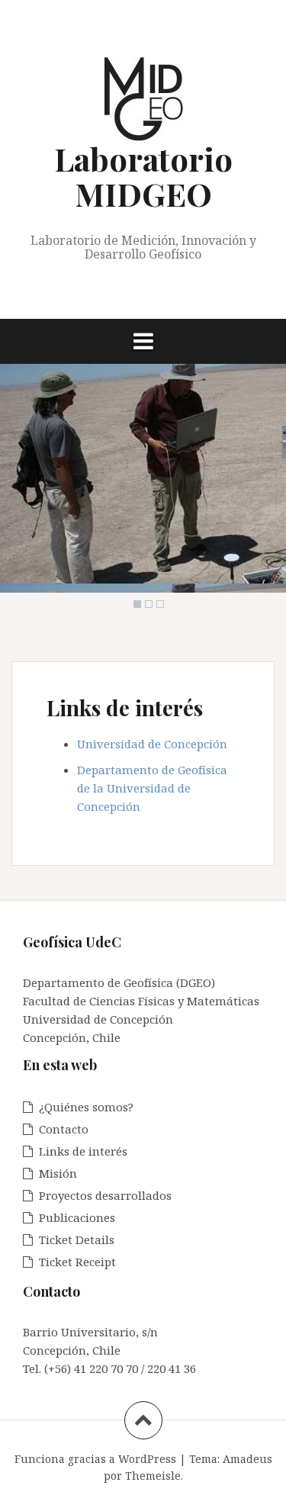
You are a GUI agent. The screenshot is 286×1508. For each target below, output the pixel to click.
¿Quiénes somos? (86, 1106)
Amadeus (247, 1459)
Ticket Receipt (77, 1261)
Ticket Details (76, 1239)
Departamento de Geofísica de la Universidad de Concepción (152, 788)
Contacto (63, 1129)
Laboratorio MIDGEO (143, 176)
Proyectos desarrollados (105, 1195)
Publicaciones (77, 1217)
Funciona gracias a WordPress (95, 1459)
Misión (58, 1173)
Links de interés (83, 1151)
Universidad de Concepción (153, 743)
